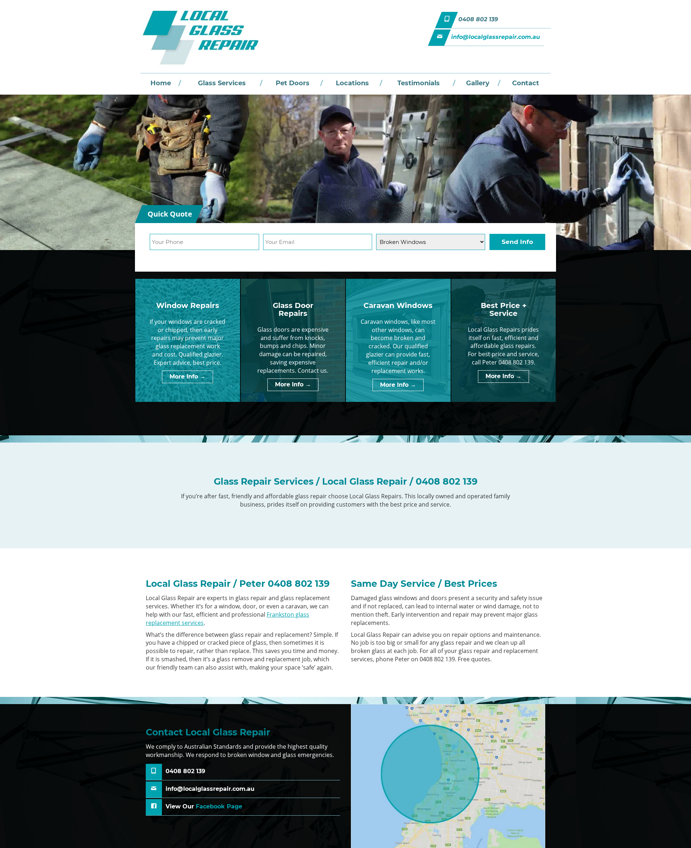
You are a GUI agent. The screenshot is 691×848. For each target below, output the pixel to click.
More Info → (188, 376)
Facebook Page (219, 806)
